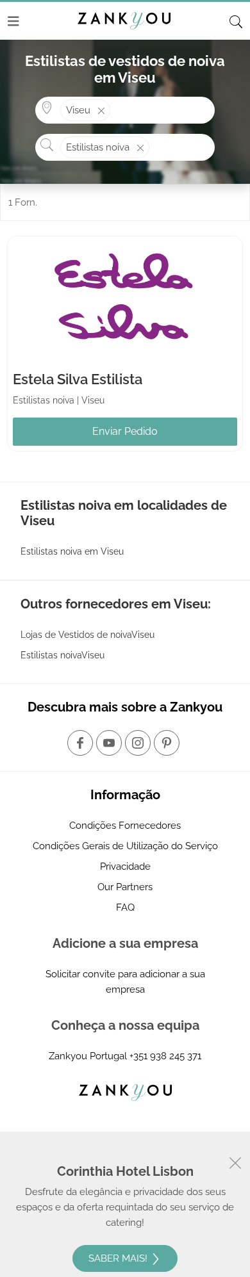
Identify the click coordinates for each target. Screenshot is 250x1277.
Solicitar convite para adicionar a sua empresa (125, 981)
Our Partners (125, 887)
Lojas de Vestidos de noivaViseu (87, 635)
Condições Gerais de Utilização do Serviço (125, 846)
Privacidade (125, 866)
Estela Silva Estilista (77, 379)
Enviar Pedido (125, 431)
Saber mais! (119, 1258)
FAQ (125, 907)
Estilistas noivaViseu (62, 655)
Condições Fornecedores (125, 825)
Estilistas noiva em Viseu (72, 551)
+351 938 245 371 (165, 1056)
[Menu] (13, 21)
